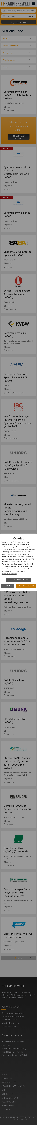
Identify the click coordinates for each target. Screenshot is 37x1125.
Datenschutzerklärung (9, 574)
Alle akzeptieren (26, 586)
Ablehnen (7, 586)
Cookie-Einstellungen (18, 580)
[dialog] (18, 562)
